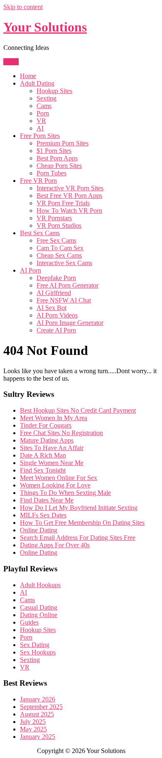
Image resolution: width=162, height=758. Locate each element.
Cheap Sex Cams (59, 255)
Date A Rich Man (43, 455)
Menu (11, 61)
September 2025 (41, 706)
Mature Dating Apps (47, 440)
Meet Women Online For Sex (58, 477)
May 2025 (33, 729)
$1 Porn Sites (54, 150)
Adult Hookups (40, 584)
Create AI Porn (56, 330)
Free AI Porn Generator (67, 285)
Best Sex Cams (40, 232)
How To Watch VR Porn (69, 210)
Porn (43, 113)
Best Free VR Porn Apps (69, 195)
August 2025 (37, 714)
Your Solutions (45, 27)
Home (28, 75)
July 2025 (33, 721)
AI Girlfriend (54, 292)
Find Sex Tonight (43, 470)
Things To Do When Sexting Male (65, 492)
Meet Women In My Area (53, 417)
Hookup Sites (54, 90)
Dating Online (38, 614)
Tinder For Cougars (45, 425)
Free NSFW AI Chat (64, 300)
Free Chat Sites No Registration (61, 432)
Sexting (46, 98)
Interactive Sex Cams (64, 262)
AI (40, 128)
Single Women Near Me (51, 462)
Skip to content (23, 6)
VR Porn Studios (59, 225)
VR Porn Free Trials (63, 203)
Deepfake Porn (56, 277)
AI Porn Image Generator (70, 322)
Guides (29, 622)
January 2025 (37, 736)
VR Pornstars (54, 217)
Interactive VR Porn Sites (70, 188)
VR (41, 120)
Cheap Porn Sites (59, 165)
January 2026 (37, 699)
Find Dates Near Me (47, 500)
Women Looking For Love (55, 485)
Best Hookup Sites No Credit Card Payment (78, 410)
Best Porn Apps (57, 158)
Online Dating (38, 530)
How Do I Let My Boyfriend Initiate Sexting (78, 507)
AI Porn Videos (57, 315)
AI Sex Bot (51, 307)
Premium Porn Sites (62, 143)
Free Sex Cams (56, 240)
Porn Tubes (51, 173)
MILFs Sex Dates (43, 515)
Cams (44, 105)
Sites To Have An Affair (51, 447)
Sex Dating (34, 644)
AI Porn (30, 270)
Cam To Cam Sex (60, 247)
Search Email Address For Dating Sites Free (77, 537)
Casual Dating (38, 607)
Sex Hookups (38, 652)
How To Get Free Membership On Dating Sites (82, 522)
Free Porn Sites (40, 135)
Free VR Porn (38, 180)
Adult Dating (37, 83)
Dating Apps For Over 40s (55, 545)
